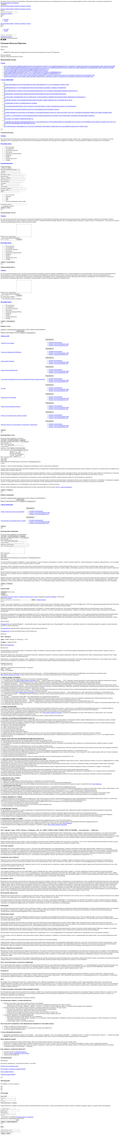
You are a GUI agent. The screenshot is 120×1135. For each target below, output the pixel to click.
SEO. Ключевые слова (7, 450)
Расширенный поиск (7, 163)
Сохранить (9, 490)
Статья (2, 463)
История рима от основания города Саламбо (13, 520)
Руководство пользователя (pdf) (9, 1066)
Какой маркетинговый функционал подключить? (14, 461)
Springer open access (11, 158)
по (6, 168)
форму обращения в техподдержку (19, 1053)
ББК (7, 199)
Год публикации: (5, 297)
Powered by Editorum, (51, 596)
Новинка (8, 196)
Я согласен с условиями (9, 1117)
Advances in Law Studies (7, 343)
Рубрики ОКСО (5, 190)
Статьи (3, 63)
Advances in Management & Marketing (11, 352)
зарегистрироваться (66, 487)
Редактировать (49, 339)
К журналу (22, 440)
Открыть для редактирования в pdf (58, 345)
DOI (2, 185)
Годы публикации (6, 166)
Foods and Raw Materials (7, 361)
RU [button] (2, 16)
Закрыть (3, 207)
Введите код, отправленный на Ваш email (12, 1118)
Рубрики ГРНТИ (5, 178)
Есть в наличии (10, 195)
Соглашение (4, 596)
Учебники (17, 6)
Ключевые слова (5, 174)
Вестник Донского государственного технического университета (19, 424)
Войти (33, 599)
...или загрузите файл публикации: (10, 238)
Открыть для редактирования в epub (59, 344)
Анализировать (11, 262)
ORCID (3, 173)
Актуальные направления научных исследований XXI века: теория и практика (23, 379)
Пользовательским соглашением (10, 3)
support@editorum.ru (20, 1052)
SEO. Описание (5, 457)
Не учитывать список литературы (11, 298)
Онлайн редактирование (55, 342)
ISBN (2, 191)
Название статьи (5, 448)
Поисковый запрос (6, 204)
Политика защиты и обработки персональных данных (23, 596)
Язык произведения (6, 169)
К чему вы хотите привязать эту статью (12, 438)
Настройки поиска (6, 143)
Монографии (10, 6)
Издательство (4, 176)
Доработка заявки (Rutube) (8, 1074)
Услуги (58, 487)
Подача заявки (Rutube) (7, 1071)
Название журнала (6, 188)
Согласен (3, 4)
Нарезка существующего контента (10, 332)
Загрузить (19, 239)
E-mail (2, 1110)
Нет (2, 460)
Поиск (2, 10)
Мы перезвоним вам (6, 1057)
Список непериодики (7, 504)
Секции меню (4, 446)
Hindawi (8, 157)
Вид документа (5, 179)
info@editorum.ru (9, 645)
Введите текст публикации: (8, 236)
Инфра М (8, 155)
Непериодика (4, 559)
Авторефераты (10, 148)
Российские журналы (12, 150)
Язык (2, 443)
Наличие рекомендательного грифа (16, 201)
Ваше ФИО (4, 1096)
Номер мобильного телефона (9, 1103)
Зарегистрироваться (12, 1121)
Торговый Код (5, 181)
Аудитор (3, 388)
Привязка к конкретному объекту (10, 441)
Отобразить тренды (7, 206)
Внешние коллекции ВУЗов (13, 153)
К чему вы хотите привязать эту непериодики (14, 534)
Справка (3, 135)
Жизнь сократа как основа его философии (12, 511)
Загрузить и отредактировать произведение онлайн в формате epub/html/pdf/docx (23, 329)
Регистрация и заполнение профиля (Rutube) (13, 1069)
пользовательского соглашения (24, 1117)
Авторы (3, 171)
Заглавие (3, 183)
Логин (2, 1130)
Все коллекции (10, 147)
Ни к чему (3, 440)
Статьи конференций (7, 79)
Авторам (28, 6)
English (6, 20)
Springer (8, 160)
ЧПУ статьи (4, 444)
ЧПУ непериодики (6, 540)
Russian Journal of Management (9, 370)
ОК (17, 1120)
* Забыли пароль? (41, 599)
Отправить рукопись (6, 13)
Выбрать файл (20, 331)
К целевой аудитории (13, 440)
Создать (9, 598)
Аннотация (4, 186)
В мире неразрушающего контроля (10, 406)
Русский (6, 19)
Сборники (23, 6)
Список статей (5, 336)
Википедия (9, 152)
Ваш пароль (4, 1112)
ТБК (7, 198)
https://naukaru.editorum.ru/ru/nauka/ (10, 674)
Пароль (3, 1131)
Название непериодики (7, 544)
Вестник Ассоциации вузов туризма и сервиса (14, 415)
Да (5, 460)
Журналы (3, 6)
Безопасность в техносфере (8, 397)
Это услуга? (4, 458)
